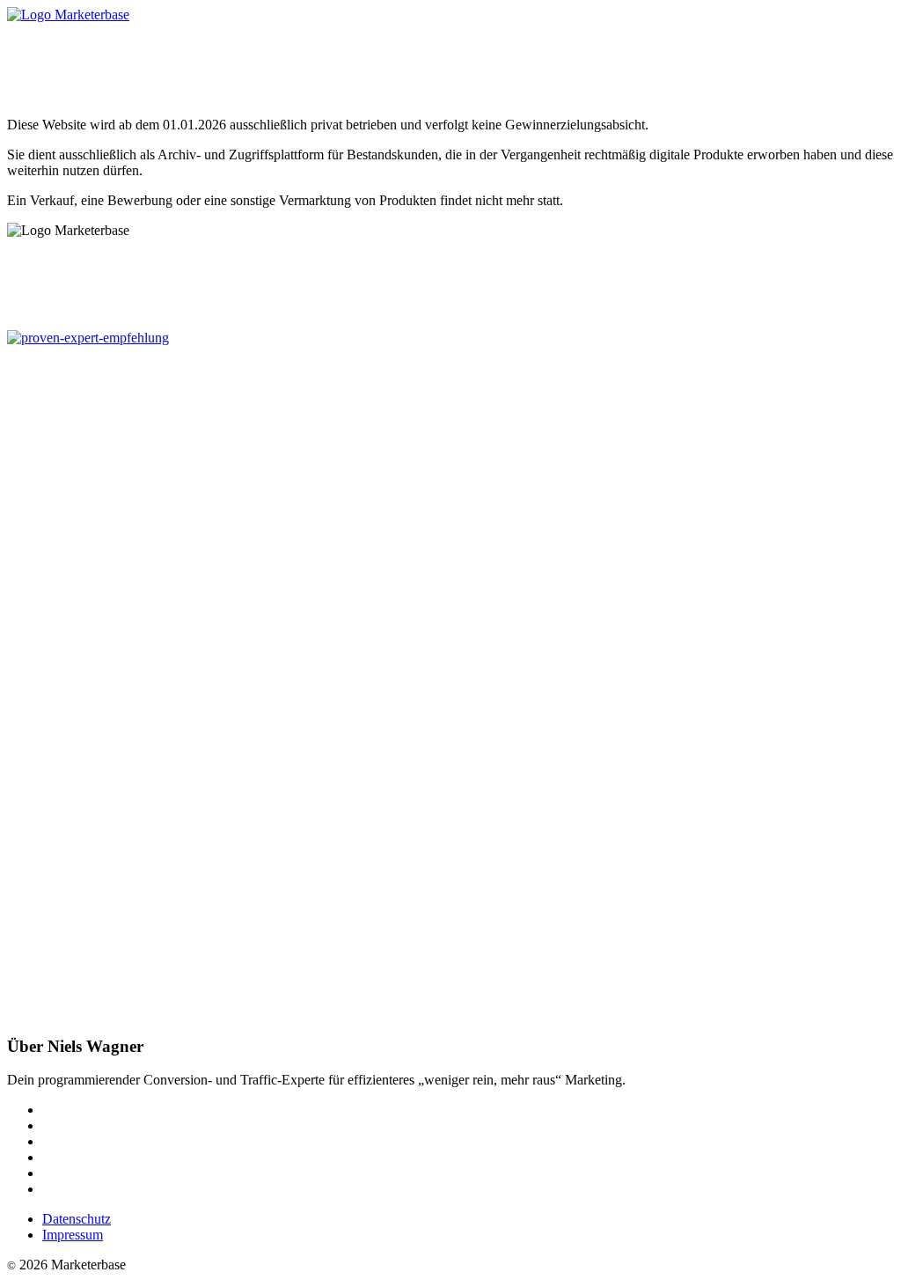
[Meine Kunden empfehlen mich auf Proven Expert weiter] (88, 337)
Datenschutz (76, 1218)
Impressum (72, 1234)
